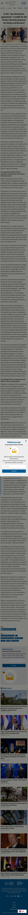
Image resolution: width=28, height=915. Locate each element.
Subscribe (14, 471)
